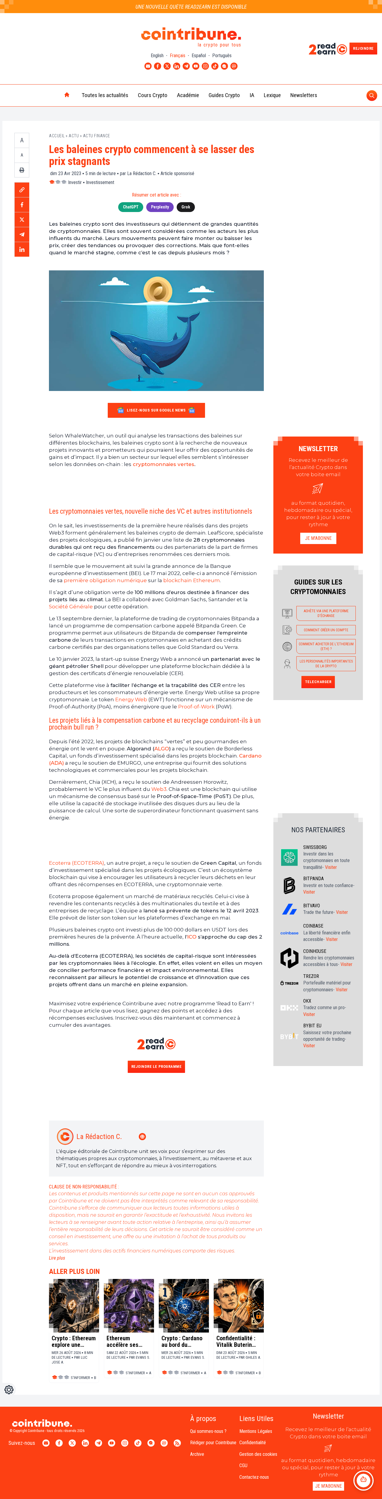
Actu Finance (96, 135)
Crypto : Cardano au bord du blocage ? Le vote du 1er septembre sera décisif (183, 1341)
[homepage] (54, 95)
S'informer (80, 1377)
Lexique (272, 95)
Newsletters (303, 95)
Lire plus (57, 1258)
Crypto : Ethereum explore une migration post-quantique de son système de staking (74, 1341)
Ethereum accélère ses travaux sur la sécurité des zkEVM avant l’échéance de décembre (124, 1341)
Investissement (100, 182)
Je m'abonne (318, 538)
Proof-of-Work (196, 707)
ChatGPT (130, 207)
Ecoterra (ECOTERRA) (76, 863)
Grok (185, 207)
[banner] (156, 487)
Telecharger (318, 682)
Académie (188, 95)
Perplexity (160, 207)
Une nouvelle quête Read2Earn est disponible (191, 7)
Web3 (159, 789)
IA (251, 95)
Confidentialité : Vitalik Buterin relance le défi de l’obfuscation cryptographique (237, 1341)
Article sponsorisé (177, 173)
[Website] (143, 1136)
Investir (75, 182)
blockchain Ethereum (191, 580)
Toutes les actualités (105, 95)
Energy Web (131, 699)
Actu (74, 135)
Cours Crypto (152, 95)
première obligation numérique (105, 580)
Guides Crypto (224, 95)
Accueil (57, 135)
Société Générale (71, 607)
